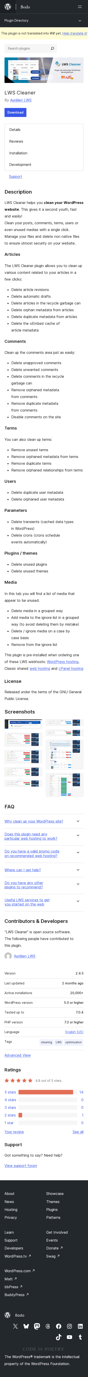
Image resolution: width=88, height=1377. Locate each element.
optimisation (73, 1042)
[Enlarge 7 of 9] (77, 735)
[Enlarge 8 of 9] (77, 745)
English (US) (74, 1032)
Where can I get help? (23, 870)
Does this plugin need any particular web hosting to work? (31, 836)
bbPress (14, 1287)
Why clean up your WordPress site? (34, 821)
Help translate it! (75, 33)
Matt (11, 1279)
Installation (18, 153)
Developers (14, 1248)
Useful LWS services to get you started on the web (27, 902)
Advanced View (18, 1055)
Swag (53, 1256)
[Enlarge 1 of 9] (36, 725)
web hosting (40, 668)
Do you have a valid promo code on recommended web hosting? (32, 853)
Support (15, 176)
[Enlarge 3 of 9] (36, 756)
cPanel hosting (71, 668)
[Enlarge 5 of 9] (36, 786)
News (9, 1201)
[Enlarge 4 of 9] (36, 773)
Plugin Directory (16, 20)
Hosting (11, 1209)
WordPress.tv (18, 1256)
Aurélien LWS (21, 100)
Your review (14, 1132)
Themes (53, 1201)
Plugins (52, 1209)
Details (15, 129)
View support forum (21, 1165)
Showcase (55, 1193)
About (9, 1193)
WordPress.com (20, 1271)
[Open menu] (81, 7)
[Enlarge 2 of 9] (36, 739)
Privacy (11, 1217)
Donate (54, 1248)
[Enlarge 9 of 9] (77, 779)
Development (20, 164)
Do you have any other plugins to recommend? (24, 885)
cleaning (46, 1042)
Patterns (53, 1217)
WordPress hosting (62, 661)
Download (15, 112)
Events (52, 1240)
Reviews (16, 141)
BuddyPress (17, 1294)
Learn (9, 1232)
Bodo (19, 1315)
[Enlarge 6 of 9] (77, 725)
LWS (59, 1042)
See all (78, 1132)
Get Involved (57, 1232)
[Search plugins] (52, 48)
